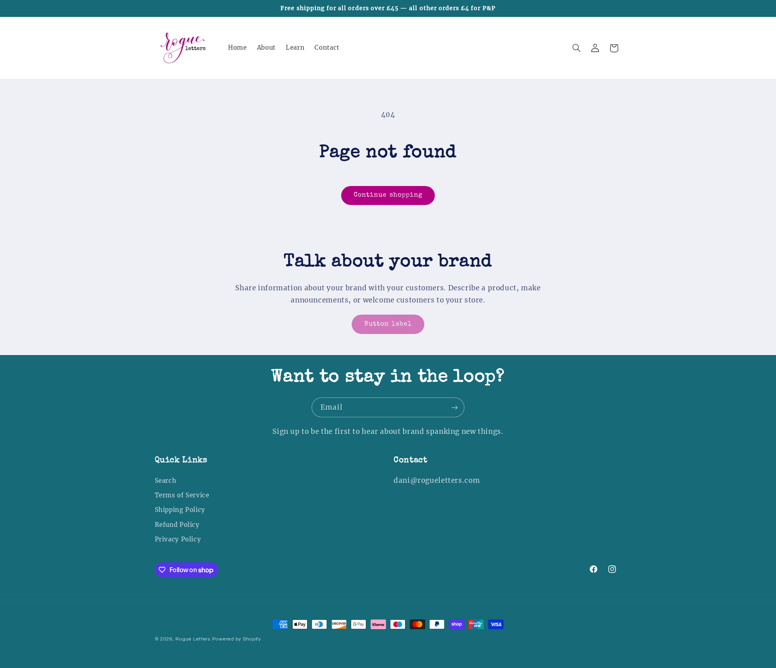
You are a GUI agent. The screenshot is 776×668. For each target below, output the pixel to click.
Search (166, 480)
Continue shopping (388, 195)
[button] (576, 48)
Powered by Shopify (236, 639)
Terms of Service (182, 495)
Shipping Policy (180, 510)
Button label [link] (388, 324)
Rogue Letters (193, 639)
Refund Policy (177, 524)
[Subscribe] (454, 407)
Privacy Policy (178, 539)
